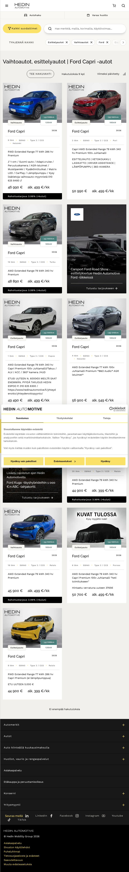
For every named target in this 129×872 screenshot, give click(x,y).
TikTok (22, 819)
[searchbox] (88, 29)
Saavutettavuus (13, 860)
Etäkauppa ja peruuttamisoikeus (23, 781)
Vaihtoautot (81, 42)
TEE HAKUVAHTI (40, 73)
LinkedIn (41, 815)
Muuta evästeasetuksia (18, 864)
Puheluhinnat (12, 851)
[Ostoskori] (114, 6)
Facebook (66, 815)
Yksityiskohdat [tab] (64, 418)
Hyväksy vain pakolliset (23, 461)
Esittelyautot (56, 42)
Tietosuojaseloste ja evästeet (21, 855)
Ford (101, 42)
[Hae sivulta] (123, 5)
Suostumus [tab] (22, 418)
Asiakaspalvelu (13, 770)
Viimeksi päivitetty (108, 73)
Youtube (117, 815)
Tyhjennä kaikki (21, 42)
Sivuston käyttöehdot (17, 847)
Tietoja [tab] (106, 418)
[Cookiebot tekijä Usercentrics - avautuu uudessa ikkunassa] (111, 409)
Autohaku (35, 15)
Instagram (92, 815)
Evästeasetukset (63, 461)
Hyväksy (105, 461)
